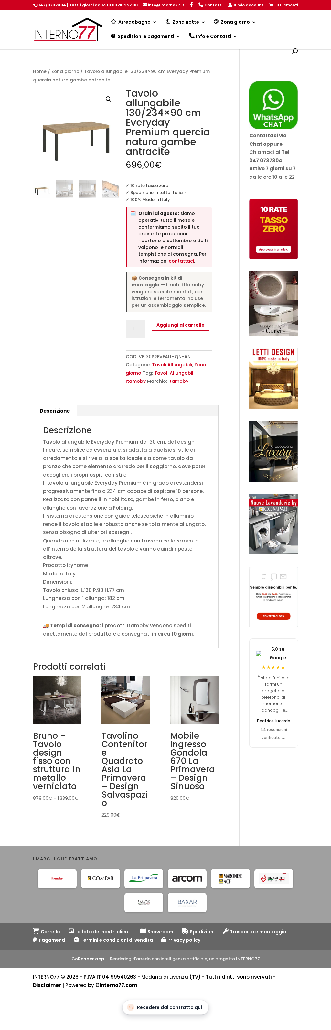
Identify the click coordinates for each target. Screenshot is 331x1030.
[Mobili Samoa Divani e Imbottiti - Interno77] (143, 902)
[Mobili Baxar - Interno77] (187, 902)
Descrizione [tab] (55, 410)
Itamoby (178, 381)
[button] (108, 99)
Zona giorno (65, 72)
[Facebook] (191, 4)
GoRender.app (87, 959)
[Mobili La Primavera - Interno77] (143, 878)
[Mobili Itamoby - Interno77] (57, 878)
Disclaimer (47, 985)
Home (40, 72)
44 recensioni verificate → (273, 734)
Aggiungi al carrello (180, 325)
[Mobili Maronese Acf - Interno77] (230, 878)
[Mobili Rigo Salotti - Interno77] (273, 878)
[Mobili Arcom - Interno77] (187, 878)
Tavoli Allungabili (172, 364)
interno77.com (118, 985)
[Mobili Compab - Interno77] (100, 878)
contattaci (181, 261)
